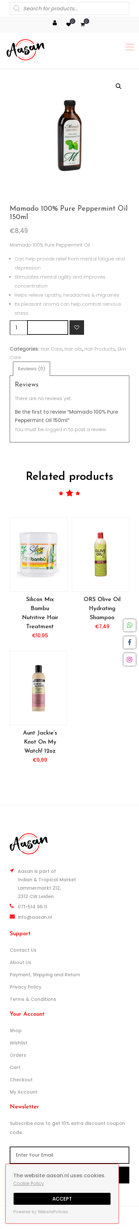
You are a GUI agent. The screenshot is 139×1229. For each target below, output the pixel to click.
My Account (23, 1092)
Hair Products (99, 349)
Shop (16, 1030)
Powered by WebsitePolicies (40, 1211)
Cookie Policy (28, 1183)
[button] (118, 86)
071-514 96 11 (32, 907)
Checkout (21, 1079)
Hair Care (51, 349)
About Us (20, 962)
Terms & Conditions (33, 999)
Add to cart (47, 327)
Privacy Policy (25, 987)
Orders (18, 1055)
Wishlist (18, 1043)
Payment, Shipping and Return (45, 974)
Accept (62, 1198)
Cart (15, 1067)
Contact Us (23, 950)
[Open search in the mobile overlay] (69, 8)
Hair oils (73, 349)
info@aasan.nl (35, 917)
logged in (56, 429)
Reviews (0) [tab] (31, 369)
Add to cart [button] (38, 554)
